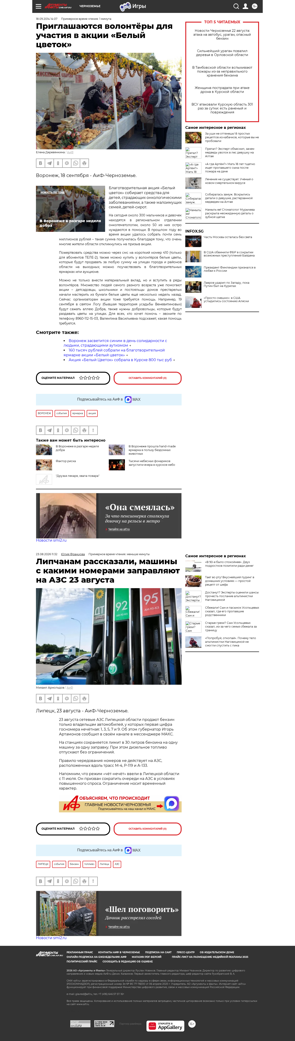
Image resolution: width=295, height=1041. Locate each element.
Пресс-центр (186, 952)
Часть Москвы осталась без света (228, 237)
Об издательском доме (217, 952)
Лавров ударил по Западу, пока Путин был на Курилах (226, 284)
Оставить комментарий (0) (148, 378)
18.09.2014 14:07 (46, 19)
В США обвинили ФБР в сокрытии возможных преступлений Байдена (229, 254)
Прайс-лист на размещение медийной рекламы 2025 (210, 956)
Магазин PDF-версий (146, 956)
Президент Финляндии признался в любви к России (230, 269)
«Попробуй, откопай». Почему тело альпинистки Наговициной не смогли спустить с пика (230, 641)
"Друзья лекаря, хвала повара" (77, 476)
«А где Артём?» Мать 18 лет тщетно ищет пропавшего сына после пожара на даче (230, 167)
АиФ (70, 152)
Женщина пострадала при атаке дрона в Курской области (222, 90)
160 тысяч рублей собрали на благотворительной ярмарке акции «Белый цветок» (114, 352)
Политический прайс (82, 961)
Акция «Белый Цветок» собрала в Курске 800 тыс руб (120, 360)
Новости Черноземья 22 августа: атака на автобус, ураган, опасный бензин (222, 35)
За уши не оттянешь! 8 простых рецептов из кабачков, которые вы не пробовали (232, 137)
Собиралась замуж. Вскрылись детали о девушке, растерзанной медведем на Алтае (229, 198)
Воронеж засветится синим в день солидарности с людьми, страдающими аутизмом (115, 343)
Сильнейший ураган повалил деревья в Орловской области (222, 53)
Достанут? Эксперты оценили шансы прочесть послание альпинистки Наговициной (232, 596)
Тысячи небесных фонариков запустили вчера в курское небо (152, 462)
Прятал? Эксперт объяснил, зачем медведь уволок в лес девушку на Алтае (229, 152)
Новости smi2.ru (51, 540)
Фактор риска (66, 461)
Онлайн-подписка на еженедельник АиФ (97, 956)
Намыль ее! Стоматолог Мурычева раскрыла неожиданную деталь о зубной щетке (230, 213)
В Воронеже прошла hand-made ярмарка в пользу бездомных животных (152, 450)
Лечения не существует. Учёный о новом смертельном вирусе (229, 181)
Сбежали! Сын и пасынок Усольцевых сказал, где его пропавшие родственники (232, 611)
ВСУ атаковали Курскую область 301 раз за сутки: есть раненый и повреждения (222, 108)
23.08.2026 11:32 (46, 554)
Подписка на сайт (158, 952)
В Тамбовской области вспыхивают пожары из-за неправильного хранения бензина (222, 71)
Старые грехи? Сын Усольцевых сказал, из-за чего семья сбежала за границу (231, 626)
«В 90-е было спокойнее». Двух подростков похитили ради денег (229, 563)
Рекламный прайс (80, 952)
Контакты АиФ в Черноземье (119, 952)
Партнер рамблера (130, 1023)
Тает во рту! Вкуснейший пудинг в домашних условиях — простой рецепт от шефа (229, 580)
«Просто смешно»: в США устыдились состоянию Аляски (226, 299)
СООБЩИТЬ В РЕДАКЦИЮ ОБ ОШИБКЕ (128, 961)
